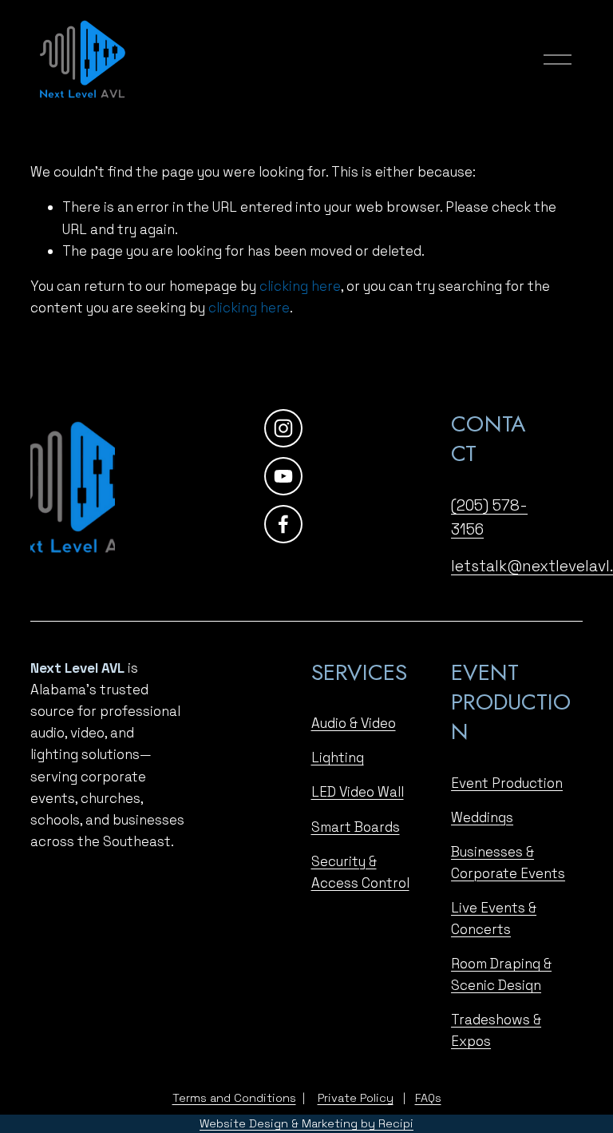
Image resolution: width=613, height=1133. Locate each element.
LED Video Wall (357, 792)
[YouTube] (283, 476)
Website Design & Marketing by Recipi (306, 1123)
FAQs (428, 1098)
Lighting (337, 757)
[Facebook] (283, 524)
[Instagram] (283, 428)
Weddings (482, 817)
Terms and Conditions (234, 1098)
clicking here (300, 286)
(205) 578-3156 (489, 517)
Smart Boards (355, 827)
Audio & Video (353, 723)
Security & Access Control (360, 872)
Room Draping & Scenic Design (501, 974)
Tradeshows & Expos (496, 1030)
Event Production (507, 783)
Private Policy (356, 1098)
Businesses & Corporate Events (508, 862)
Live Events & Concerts (493, 918)
